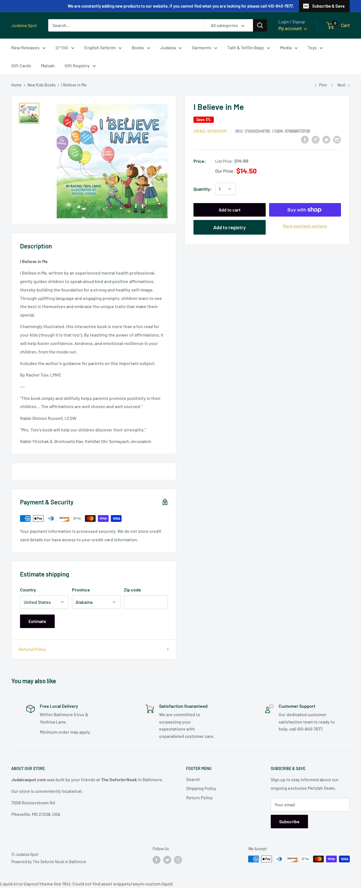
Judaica (168, 47)
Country (28, 589)
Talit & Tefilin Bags (245, 47)
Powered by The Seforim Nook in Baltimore (48, 861)
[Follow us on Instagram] (178, 859)
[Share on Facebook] (305, 139)
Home (16, 85)
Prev (323, 85)
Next (341, 85)
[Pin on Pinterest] (316, 139)
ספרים (62, 47)
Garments (201, 47)
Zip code (132, 589)
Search (193, 779)
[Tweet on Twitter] (326, 139)
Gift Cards (21, 65)
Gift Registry (77, 65)
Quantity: (202, 189)
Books (138, 47)
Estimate (37, 621)
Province (81, 589)
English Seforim (100, 47)
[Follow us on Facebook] (156, 859)
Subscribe (289, 821)
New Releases (25, 47)
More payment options (305, 225)
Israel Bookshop (210, 130)
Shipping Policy (201, 788)
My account (290, 28)
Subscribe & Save (328, 5)
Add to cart (230, 209)
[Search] (260, 25)
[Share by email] (337, 139)
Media (286, 47)
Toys (312, 47)
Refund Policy (32, 649)
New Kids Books (41, 85)
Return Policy (199, 797)
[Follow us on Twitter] (167, 859)
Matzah (48, 65)
